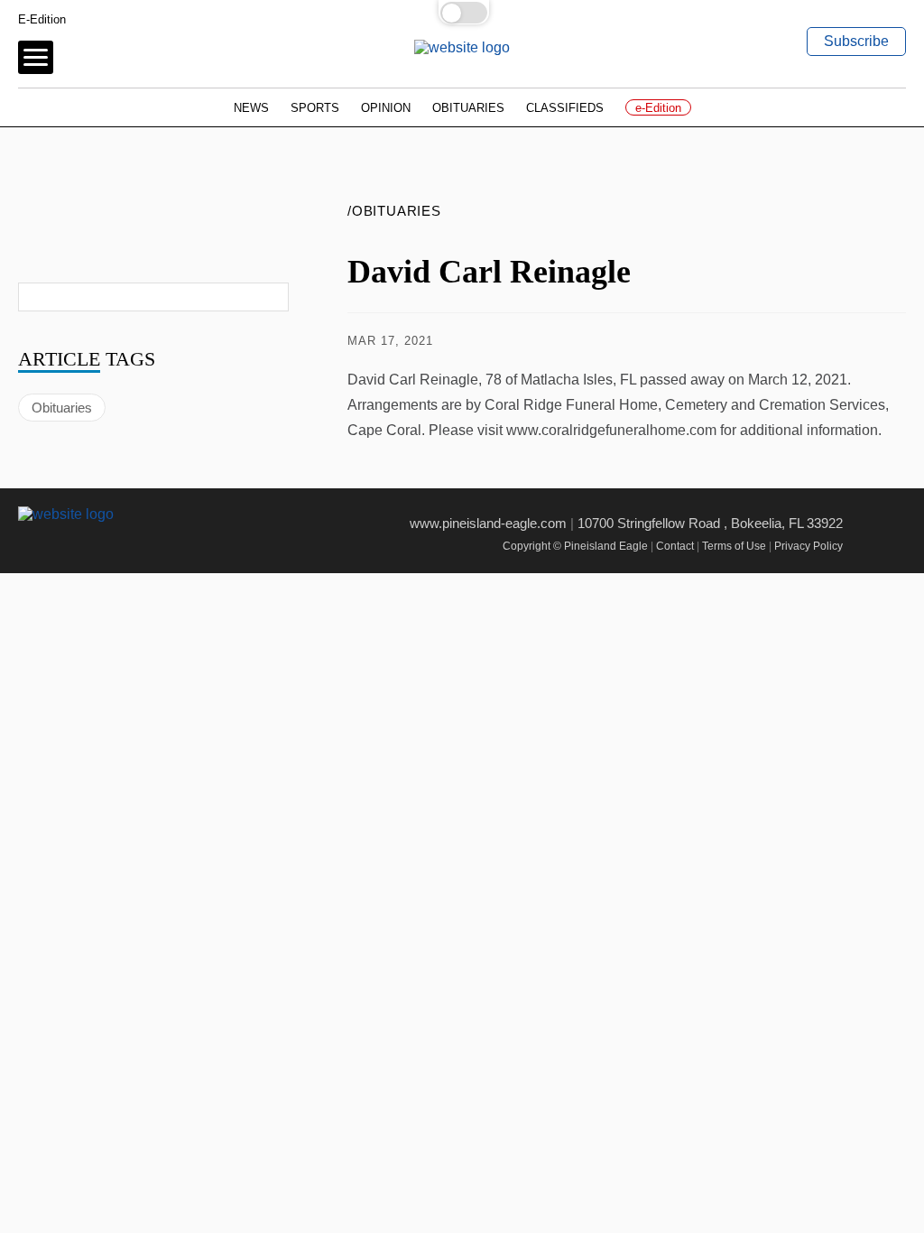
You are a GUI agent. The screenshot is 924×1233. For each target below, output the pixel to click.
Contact (675, 546)
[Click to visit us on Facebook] (745, 341)
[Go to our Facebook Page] (29, 545)
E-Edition (42, 19)
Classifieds (565, 108)
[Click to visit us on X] (792, 341)
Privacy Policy (808, 546)
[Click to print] (887, 341)
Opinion (386, 108)
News (251, 108)
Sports (315, 108)
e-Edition (658, 108)
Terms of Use (734, 546)
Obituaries (468, 108)
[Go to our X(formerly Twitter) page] (69, 545)
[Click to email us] (839, 341)
